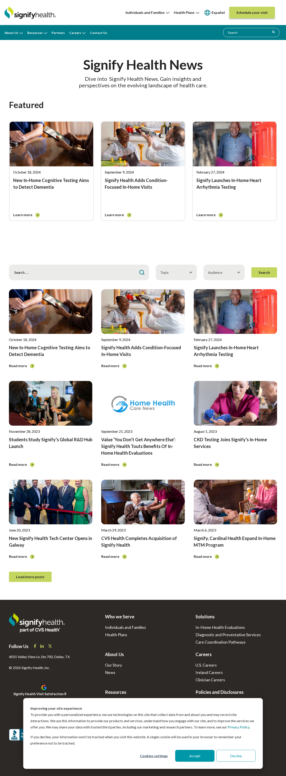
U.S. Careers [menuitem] (206, 665)
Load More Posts (30, 577)
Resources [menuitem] (35, 33)
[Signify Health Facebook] (35, 646)
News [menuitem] (110, 672)
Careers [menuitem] (75, 33)
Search (264, 272)
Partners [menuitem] (58, 33)
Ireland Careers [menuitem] (209, 672)
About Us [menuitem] (11, 33)
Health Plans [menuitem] (185, 12)
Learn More (23, 215)
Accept (194, 756)
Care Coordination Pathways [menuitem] (221, 642)
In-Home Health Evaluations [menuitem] (220, 627)
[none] (147, 12)
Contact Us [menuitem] (98, 33)
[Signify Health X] (50, 646)
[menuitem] (214, 12)
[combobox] (251, 32)
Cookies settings (154, 756)
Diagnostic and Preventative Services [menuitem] (228, 634)
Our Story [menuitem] (113, 665)
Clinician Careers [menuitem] (210, 679)
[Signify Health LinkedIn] (42, 646)
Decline (236, 756)
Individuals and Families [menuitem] (146, 12)
